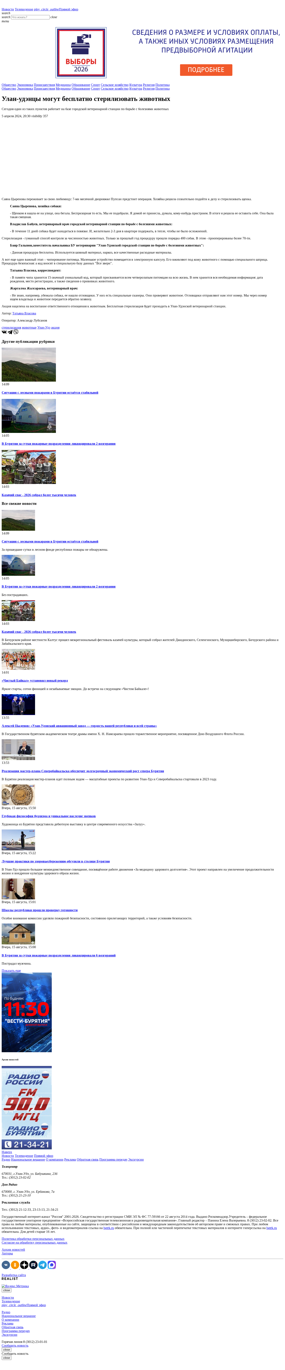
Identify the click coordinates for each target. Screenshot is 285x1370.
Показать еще (11, 970)
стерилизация (11, 327)
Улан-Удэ (43, 327)
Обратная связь (87, 1159)
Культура (135, 85)
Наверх (7, 1152)
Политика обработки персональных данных (33, 1239)
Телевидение (24, 9)
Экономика (25, 85)
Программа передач (113, 1159)
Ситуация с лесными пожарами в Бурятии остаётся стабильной (50, 392)
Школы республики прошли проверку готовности (40, 910)
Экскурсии (136, 1159)
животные (29, 327)
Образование (81, 85)
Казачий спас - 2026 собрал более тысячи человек (39, 495)
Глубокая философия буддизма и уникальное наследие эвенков (49, 816)
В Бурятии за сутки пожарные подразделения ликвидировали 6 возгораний (59, 955)
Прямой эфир (56, 9)
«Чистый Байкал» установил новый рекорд (35, 680)
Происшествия (44, 85)
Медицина (63, 85)
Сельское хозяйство (115, 85)
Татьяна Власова (24, 313)
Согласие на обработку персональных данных (34, 1242)
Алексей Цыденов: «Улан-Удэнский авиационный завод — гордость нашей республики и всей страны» (79, 726)
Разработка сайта (14, 1275)
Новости (8, 9)
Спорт (95, 85)
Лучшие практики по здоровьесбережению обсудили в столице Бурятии (56, 861)
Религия (149, 85)
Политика (162, 85)
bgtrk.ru (108, 1228)
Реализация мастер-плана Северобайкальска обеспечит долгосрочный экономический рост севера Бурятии (83, 771)
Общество (9, 85)
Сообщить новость (15, 1345)
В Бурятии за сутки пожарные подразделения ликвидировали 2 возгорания (59, 443)
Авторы (7, 1253)
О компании (54, 1159)
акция (55, 327)
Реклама (70, 1159)
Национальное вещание (28, 1159)
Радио (6, 1159)
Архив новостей (13, 1249)
